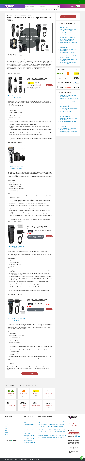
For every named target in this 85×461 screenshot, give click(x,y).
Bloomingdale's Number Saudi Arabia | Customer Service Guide (68, 132)
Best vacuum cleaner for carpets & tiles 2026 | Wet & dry (68, 60)
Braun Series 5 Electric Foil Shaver (16, 319)
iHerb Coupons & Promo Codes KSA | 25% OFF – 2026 (50, 419)
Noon (36, 395)
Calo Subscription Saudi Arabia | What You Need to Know (69, 102)
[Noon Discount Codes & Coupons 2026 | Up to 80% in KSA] (30, 83)
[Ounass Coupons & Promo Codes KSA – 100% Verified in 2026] (36, 402)
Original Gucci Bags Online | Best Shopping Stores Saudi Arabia (67, 40)
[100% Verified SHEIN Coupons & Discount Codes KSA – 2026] (76, 87)
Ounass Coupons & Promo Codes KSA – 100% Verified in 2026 (52, 435)
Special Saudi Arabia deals (28, 421)
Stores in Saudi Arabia (28, 419)
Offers (17, 9)
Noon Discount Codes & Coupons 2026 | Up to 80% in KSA (51, 424)
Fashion (33, 9)
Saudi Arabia (7, 419)
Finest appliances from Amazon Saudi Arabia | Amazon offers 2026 (68, 30)
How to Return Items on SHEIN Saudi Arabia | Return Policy (68, 96)
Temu (23, 396)
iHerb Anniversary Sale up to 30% (32, 2)
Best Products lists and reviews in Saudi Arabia (24, 15)
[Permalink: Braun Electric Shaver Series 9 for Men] (27, 147)
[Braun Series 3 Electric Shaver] (16, 234)
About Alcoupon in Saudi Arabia (29, 430)
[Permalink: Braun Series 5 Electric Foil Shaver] (27, 313)
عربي (73, 6)
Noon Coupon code (28, 440)
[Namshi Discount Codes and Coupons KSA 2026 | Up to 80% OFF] (23, 402)
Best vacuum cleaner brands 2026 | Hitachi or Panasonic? (68, 56)
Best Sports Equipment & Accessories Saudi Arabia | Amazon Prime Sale (68, 33)
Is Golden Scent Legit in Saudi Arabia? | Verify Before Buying (68, 106)
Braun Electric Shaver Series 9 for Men (16, 167)
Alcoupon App (49, 9)
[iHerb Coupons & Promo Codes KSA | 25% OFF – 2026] (10, 390)
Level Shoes (48, 396)
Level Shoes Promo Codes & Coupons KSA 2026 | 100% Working (50, 427)
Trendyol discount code (29, 438)
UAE (6, 421)
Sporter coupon (27, 446)
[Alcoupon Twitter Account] (73, 423)
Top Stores (61, 69)
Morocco (7, 434)
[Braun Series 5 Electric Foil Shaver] (16, 306)
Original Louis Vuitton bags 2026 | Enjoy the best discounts (68, 43)
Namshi (23, 407)
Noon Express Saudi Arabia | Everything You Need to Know (68, 119)
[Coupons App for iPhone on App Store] (57, 10)
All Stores (11, 9)
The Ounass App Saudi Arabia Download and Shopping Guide (68, 109)
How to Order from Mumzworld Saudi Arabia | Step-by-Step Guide (68, 122)
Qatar (6, 428)
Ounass (36, 408)
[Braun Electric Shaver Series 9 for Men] (16, 154)
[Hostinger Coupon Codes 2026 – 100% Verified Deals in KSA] (10, 402)
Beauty (28, 9)
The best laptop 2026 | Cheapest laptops (67, 53)
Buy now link (49, 85)
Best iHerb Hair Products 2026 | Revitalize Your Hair (67, 46)
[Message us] (81, 458)
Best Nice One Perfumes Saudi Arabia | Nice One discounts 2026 (68, 50)
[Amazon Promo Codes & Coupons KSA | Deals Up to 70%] (30, 231)
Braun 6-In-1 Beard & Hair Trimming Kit (16, 96)
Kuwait (6, 423)
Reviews (22, 9)
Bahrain (6, 424)
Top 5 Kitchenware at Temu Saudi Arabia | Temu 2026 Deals (69, 27)
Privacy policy (27, 433)
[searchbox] (41, 6)
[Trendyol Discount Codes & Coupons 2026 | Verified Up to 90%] (48, 402)
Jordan (6, 432)
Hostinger (10, 408)
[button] (79, 1)
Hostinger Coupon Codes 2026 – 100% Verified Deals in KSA (51, 430)
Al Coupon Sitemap (28, 428)
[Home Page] (9, 6)
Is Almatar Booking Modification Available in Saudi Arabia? (69, 125)
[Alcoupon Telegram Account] (76, 426)
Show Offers (30, 374)
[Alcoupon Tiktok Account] (72, 426)
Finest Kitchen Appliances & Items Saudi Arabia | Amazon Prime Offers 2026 (69, 36)
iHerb (11, 395)
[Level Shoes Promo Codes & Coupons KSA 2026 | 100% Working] (48, 390)
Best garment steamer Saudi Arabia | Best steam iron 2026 (68, 63)
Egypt (6, 430)
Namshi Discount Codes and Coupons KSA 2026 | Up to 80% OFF (51, 432)
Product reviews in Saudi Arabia (29, 443)
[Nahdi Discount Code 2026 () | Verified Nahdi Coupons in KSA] (76, 82)
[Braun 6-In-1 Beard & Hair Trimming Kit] (16, 84)
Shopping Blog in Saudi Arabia (29, 425)
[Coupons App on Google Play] (54, 10)
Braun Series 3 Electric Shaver (16, 247)
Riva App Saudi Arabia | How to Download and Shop (69, 99)
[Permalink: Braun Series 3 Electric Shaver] (27, 241)
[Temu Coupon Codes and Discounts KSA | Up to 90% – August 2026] (23, 390)
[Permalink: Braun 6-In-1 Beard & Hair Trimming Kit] (27, 91)
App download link (74, 433)
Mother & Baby (40, 9)
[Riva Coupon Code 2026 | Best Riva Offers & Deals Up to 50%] (60, 87)
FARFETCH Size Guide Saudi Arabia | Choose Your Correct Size (68, 129)
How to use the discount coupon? (29, 436)
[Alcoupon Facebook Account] (77, 423)
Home (6, 9)
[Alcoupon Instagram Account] (69, 423)
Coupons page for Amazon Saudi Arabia (35, 237)
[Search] (58, 6)
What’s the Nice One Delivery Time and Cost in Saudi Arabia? (68, 112)
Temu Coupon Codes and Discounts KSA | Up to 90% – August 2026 (51, 421)
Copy (38, 85)
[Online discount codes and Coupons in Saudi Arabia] (7, 15)
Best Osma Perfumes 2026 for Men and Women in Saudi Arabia (68, 115)
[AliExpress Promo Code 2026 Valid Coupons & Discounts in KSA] (68, 87)
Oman (6, 426)
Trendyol (48, 407)
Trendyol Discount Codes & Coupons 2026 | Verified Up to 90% (52, 437)
